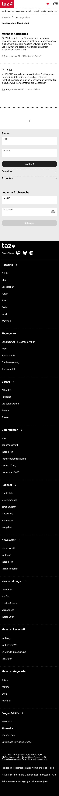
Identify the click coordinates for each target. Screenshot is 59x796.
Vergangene (8, 610)
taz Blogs (6, 638)
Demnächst (7, 589)
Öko (4, 280)
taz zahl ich (7, 452)
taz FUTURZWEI (10, 645)
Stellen (5, 410)
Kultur (5, 293)
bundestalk (7, 493)
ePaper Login (8, 735)
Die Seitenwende (10, 403)
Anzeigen (6, 700)
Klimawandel (8, 369)
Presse (5, 417)
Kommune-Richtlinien (43, 768)
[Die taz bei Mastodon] (18, 254)
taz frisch (6, 555)
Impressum (45, 774)
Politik (5, 273)
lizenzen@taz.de (41, 759)
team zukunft (8, 548)
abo (4, 438)
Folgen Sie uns (8, 253)
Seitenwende (9, 781)
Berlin (5, 307)
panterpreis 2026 (10, 472)
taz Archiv (7, 658)
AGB (54, 774)
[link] (17, 11)
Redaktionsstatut (22, 768)
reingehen (7, 527)
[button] (55, 3)
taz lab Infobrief (10, 568)
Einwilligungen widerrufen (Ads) (32, 781)
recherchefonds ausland (14, 458)
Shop (4, 694)
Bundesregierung (10, 362)
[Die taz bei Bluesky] (25, 254)
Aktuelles (6, 390)
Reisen (5, 680)
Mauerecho (7, 513)
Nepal (5, 348)
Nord (4, 314)
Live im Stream (9, 603)
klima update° (9, 507)
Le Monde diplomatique (14, 652)
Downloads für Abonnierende (17, 742)
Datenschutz (31, 774)
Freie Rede (7, 520)
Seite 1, (34, 56)
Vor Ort (5, 596)
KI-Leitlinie (7, 774)
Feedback (7, 721)
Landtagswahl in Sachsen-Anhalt (18, 342)
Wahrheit (6, 321)
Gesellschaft (8, 287)
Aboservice (7, 728)
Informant (19, 774)
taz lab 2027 (8, 617)
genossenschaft (10, 445)
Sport (4, 300)
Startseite (6, 17)
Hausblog (7, 397)
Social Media (8, 355)
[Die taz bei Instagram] (31, 254)
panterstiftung (9, 465)
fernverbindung (9, 500)
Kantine (5, 687)
